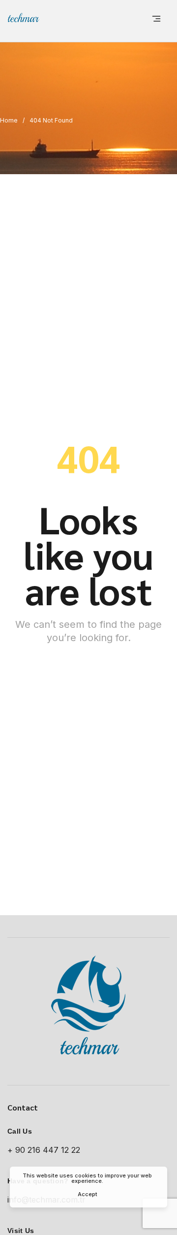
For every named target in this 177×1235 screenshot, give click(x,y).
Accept (87, 1194)
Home (9, 120)
